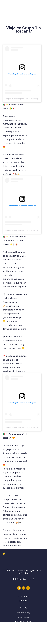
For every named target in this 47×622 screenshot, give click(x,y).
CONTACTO (24, 596)
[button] (19, 588)
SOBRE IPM (23, 601)
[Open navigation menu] (42, 8)
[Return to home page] (12, 8)
